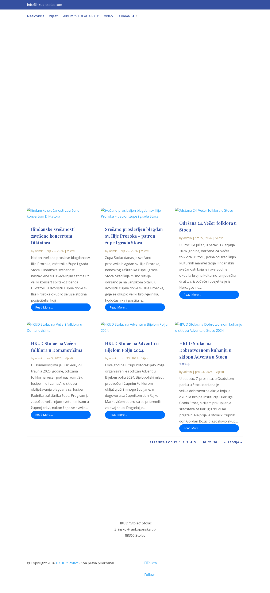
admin (39, 251)
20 (209, 442)
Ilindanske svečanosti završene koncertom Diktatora (53, 235)
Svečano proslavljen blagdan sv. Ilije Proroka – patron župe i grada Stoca (134, 235)
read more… (44, 307)
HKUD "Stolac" (67, 563)
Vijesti (53, 16)
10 (204, 442)
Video (108, 16)
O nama (123, 16)
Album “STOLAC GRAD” (81, 16)
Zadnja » (235, 442)
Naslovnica (35, 16)
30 (215, 442)
